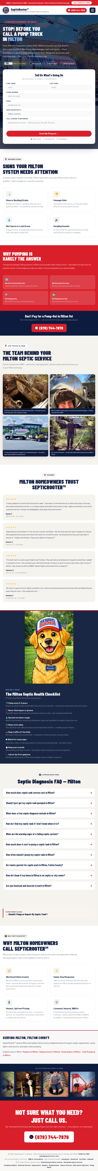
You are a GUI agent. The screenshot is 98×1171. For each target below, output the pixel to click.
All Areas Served (24, 1165)
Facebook (74, 1159)
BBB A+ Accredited (35, 1159)
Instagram (65, 1159)
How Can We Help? (13, 110)
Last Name (54, 83)
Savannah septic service (73, 1162)
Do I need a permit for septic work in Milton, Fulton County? (34, 865)
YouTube (82, 1159)
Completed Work (10, 1165)
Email (8, 101)
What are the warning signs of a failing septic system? (32, 834)
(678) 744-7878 (78, 10)
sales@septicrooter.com (49, 1156)
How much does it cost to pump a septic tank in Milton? (32, 844)
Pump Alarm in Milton (71, 1051)
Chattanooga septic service (51, 1162)
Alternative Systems (81, 1165)
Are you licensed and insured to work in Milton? (29, 885)
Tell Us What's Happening (17, 118)
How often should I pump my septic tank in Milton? (30, 854)
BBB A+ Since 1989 (19, 63)
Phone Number (12, 92)
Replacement (54, 1165)
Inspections (36, 1165)
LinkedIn (90, 1159)
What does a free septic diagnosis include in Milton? (31, 813)
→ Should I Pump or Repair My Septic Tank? (26, 914)
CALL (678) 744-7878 (82, 3)
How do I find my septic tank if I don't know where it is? (32, 823)
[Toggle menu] (92, 10)
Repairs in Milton (30, 1051)
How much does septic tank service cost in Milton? (30, 792)
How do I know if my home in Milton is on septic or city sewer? (35, 875)
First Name (11, 83)
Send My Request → (49, 134)
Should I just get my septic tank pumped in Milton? (30, 802)
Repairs (45, 1165)
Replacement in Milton (49, 1051)
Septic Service (66, 1165)
